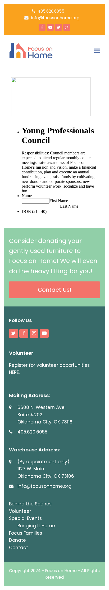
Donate (17, 540)
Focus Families (25, 533)
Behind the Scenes (30, 504)
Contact (18, 547)
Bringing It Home (36, 526)
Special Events (25, 518)
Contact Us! (54, 290)
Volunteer (20, 511)
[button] (97, 50)
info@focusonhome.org (55, 18)
